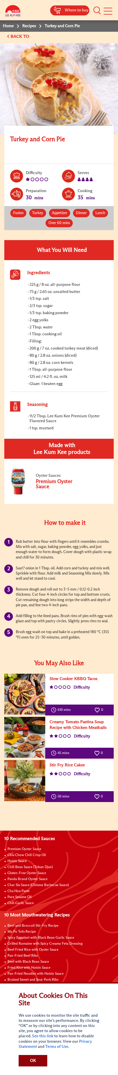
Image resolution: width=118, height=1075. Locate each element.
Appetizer (59, 213)
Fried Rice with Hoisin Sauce (28, 968)
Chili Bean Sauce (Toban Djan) (30, 867)
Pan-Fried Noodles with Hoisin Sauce (35, 974)
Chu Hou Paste (18, 891)
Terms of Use (56, 1047)
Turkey (37, 213)
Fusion (18, 213)
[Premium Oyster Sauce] (48, 493)
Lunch (100, 213)
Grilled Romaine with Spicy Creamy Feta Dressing (44, 944)
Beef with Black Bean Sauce (28, 962)
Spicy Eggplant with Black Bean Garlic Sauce (40, 938)
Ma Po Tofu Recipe (21, 932)
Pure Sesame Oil (19, 897)
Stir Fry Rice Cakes (67, 765)
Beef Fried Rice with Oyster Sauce (32, 950)
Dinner (81, 213)
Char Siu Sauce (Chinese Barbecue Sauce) (38, 885)
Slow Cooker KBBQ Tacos (73, 679)
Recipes (29, 26)
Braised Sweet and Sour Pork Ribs (32, 980)
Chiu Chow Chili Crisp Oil (26, 855)
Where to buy (76, 10)
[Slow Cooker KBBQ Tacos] (24, 694)
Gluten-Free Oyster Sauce (26, 873)
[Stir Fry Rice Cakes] (24, 780)
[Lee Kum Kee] (13, 12)
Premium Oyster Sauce (24, 849)
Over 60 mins (59, 223)
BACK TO (20, 36)
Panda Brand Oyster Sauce (27, 879)
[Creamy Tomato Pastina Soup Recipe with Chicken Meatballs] (24, 737)
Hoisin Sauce (17, 861)
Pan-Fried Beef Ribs (22, 956)
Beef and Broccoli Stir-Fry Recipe (32, 926)
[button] (97, 11)
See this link (42, 1036)
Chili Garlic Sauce (20, 903)
